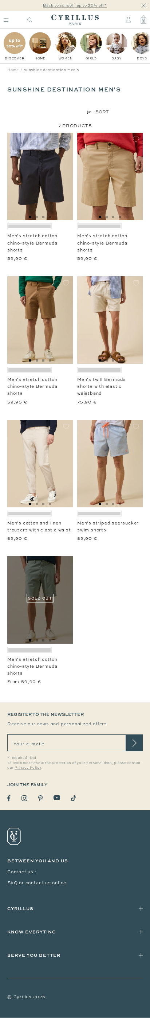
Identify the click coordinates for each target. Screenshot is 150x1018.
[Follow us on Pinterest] (40, 798)
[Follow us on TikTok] (73, 798)
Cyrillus (20, 908)
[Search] (29, 19)
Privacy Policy (28, 767)
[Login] (128, 19)
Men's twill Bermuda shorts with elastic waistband (101, 386)
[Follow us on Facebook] (9, 798)
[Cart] (143, 19)
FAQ (12, 883)
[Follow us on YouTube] (57, 797)
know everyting (31, 932)
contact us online (46, 883)
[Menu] (6, 19)
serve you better (33, 955)
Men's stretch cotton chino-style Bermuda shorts (32, 243)
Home (13, 69)
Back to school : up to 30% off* (75, 5)
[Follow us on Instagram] (24, 798)
